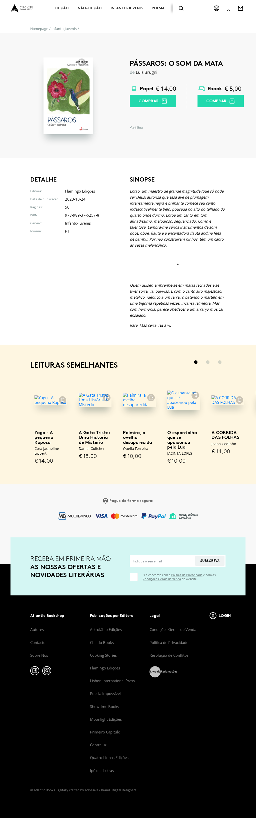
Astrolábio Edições (106, 629)
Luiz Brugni (146, 72)
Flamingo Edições (105, 667)
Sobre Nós (39, 655)
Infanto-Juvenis (127, 8)
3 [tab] (220, 362)
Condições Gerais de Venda (162, 579)
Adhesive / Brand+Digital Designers (110, 790)
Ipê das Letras (102, 770)
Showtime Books (104, 706)
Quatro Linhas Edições (109, 757)
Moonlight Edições (106, 719)
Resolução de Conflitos (169, 655)
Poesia (158, 8)
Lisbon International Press (112, 680)
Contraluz (98, 744)
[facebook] (34, 670)
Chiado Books (102, 642)
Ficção (62, 8)
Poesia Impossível (105, 693)
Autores (37, 629)
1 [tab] (196, 362)
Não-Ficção (90, 8)
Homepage (39, 28)
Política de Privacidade (186, 575)
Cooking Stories (103, 655)
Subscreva (210, 561)
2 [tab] (208, 362)
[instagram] (46, 670)
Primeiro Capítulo (105, 731)
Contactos (38, 642)
